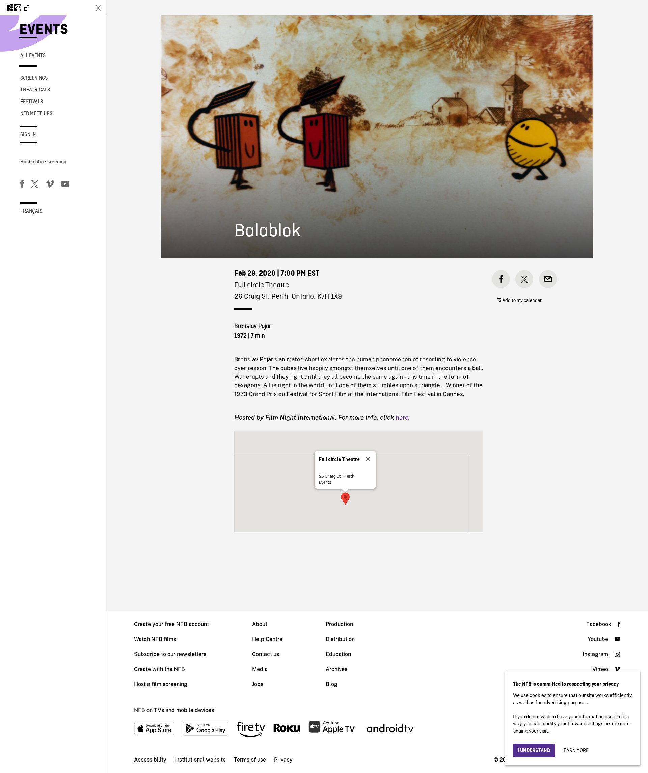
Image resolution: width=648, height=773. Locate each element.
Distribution (340, 639)
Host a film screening (43, 162)
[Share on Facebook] (501, 279)
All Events (33, 55)
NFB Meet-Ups (36, 113)
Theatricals (35, 90)
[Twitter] (35, 185)
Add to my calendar (521, 300)
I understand (534, 750)
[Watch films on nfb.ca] (18, 8)
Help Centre (267, 639)
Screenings (34, 78)
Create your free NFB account (171, 624)
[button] (345, 498)
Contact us (265, 654)
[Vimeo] (50, 185)
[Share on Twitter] (524, 279)
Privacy (283, 759)
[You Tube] (65, 185)
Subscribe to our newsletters (170, 654)
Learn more (575, 750)
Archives (336, 669)
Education (338, 654)
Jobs (257, 684)
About (259, 624)
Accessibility (150, 759)
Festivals (31, 102)
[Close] (368, 459)
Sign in (28, 134)
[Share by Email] (548, 279)
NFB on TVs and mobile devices (174, 710)
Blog (332, 684)
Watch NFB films (155, 639)
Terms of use (250, 759)
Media (260, 669)
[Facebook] (22, 185)
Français (31, 211)
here (402, 417)
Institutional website (200, 759)
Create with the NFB (159, 669)
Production (339, 624)
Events (43, 30)
